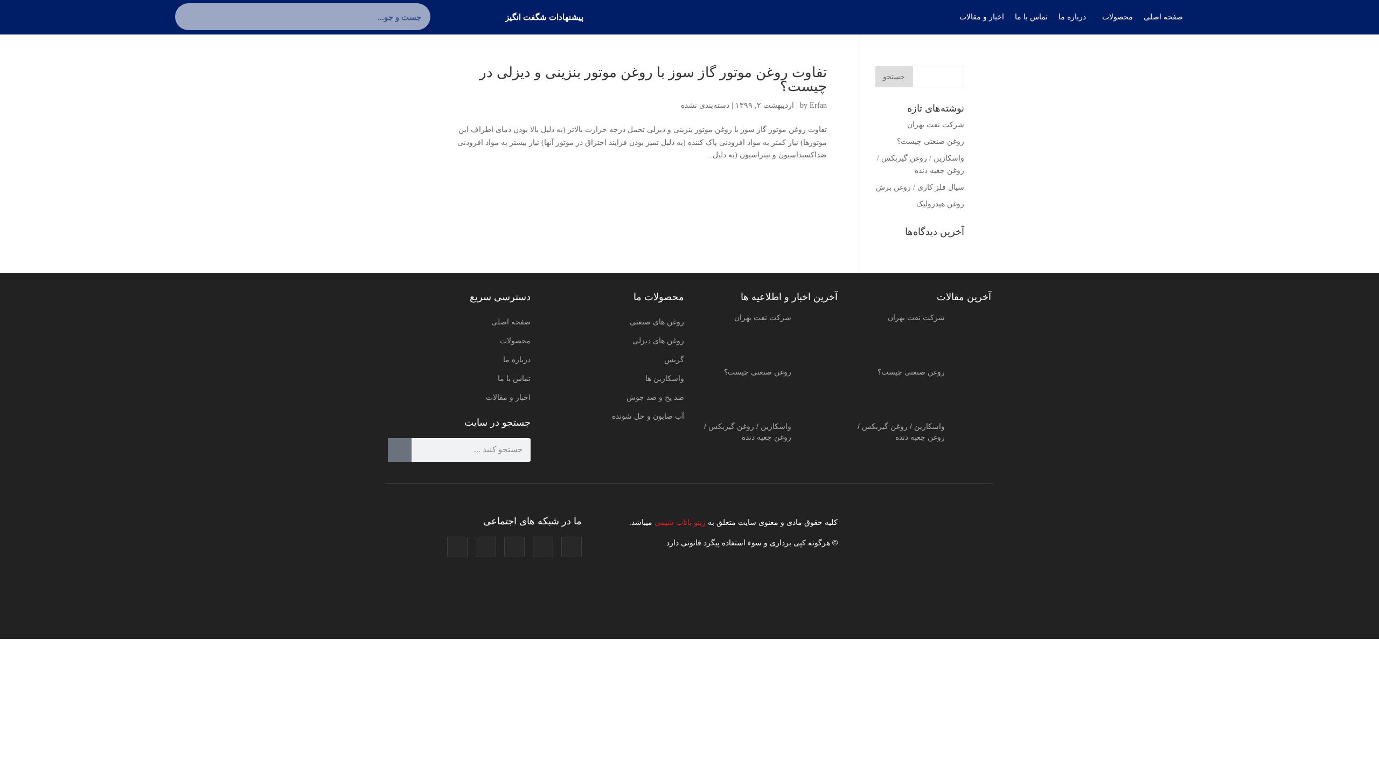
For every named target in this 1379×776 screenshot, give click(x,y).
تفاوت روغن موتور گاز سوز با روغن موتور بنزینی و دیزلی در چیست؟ (653, 79)
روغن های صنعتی (657, 321)
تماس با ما (514, 378)
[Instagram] (571, 547)
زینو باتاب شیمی (679, 522)
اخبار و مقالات (508, 397)
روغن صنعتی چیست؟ (930, 141)
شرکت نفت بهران (935, 125)
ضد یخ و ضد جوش (655, 397)
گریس (674, 359)
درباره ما (517, 359)
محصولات (515, 340)
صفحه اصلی (511, 321)
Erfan (818, 105)
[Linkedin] (486, 547)
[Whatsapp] (457, 547)
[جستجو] (188, 16)
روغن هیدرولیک (940, 204)
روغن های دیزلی (658, 340)
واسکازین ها (664, 378)
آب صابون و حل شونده (648, 416)
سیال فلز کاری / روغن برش (920, 187)
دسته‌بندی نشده (705, 105)
